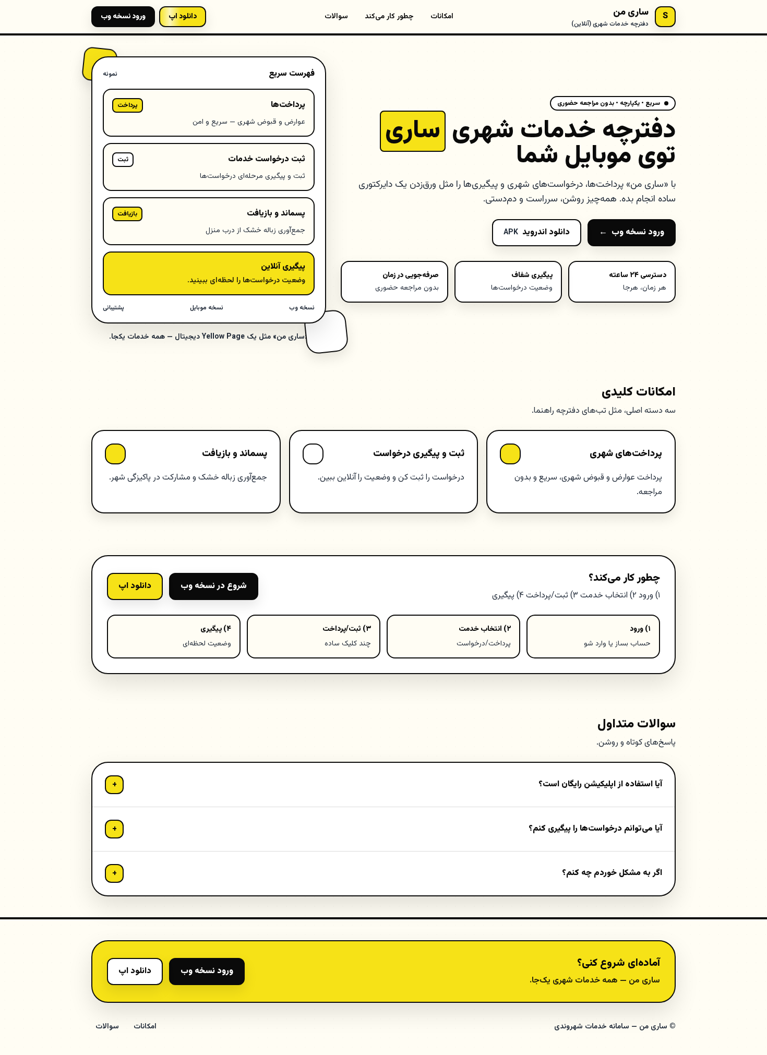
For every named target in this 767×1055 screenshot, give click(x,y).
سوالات (336, 16)
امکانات (441, 16)
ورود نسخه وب (123, 16)
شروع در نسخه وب (214, 586)
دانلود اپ (134, 586)
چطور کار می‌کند (389, 16)
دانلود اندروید (537, 232)
